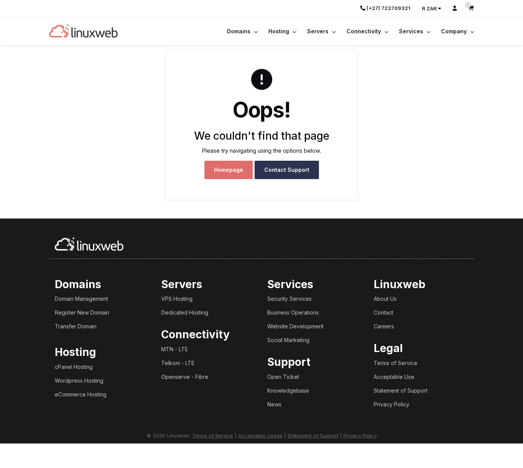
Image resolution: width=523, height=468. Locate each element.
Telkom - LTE (177, 363)
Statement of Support (401, 390)
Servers (318, 31)
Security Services (289, 298)
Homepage (228, 169)
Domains (239, 31)
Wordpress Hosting (79, 380)
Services (412, 31)
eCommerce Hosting (80, 394)
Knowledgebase (288, 390)
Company (454, 31)
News (274, 404)
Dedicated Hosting (184, 312)
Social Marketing (288, 340)
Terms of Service (395, 363)
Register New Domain (82, 312)
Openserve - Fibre (184, 376)
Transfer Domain (75, 326)
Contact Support (286, 169)
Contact (383, 312)
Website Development (295, 326)
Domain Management (81, 298)
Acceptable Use (394, 376)
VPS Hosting (177, 298)
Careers (384, 326)
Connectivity (364, 31)
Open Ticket (283, 376)
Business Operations (293, 312)
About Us (385, 298)
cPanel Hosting (74, 367)
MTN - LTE (174, 349)
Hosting (279, 31)
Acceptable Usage (260, 435)
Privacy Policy (391, 404)
